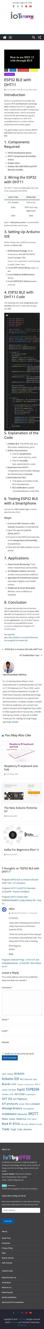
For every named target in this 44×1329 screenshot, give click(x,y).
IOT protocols (10, 1103)
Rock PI (7, 1124)
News (5, 1118)
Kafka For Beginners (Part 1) (21, 849)
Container (20, 1084)
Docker (4, 1090)
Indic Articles (7, 1263)
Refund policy (7, 1292)
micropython (28, 1108)
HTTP (11, 1094)
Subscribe (8, 1221)
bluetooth (28, 1079)
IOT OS (7, 1099)
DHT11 (38, 1084)
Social (39, 1124)
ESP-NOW (12, 1090)
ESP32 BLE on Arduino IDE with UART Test (23, 649)
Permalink (34, 913)
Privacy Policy (7, 1248)
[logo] (16, 1155)
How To (12, 70)
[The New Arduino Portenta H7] (22, 784)
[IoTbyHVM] (5, 37)
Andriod (10, 1074)
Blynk (35, 1079)
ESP (6, 70)
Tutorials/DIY (9, 74)
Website (5, 1042)
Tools (5, 1129)
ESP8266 (32, 1089)
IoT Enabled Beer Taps (29, 655)
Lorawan (35, 1103)
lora (27, 1103)
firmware (5, 1094)
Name (5, 1019)
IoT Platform (20, 1099)
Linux (21, 1104)
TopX (13, 1129)
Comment (7, 987)
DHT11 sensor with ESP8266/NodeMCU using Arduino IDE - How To (21, 900)
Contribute (6, 1282)
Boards (6, 1084)
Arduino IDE (10, 1079)
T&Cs (4, 1253)
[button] (38, 315)
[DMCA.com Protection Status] (9, 1186)
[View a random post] (39, 37)
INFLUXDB (19, 1094)
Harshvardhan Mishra (30, 90)
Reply (11, 954)
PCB (29, 1119)
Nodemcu (21, 1118)
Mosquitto (22, 1114)
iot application (30, 1094)
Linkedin (14, 722)
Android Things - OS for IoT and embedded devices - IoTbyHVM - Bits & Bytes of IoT (21, 963)
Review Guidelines (9, 1297)
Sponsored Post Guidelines (13, 1302)
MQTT (33, 1113)
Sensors (34, 70)
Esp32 (21, 1089)
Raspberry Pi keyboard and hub (21, 767)
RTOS (16, 1124)
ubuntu (27, 1129)
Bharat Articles (8, 1258)
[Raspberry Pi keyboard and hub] (22, 742)
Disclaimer (6, 1243)
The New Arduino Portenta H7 (20, 809)
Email (5, 1031)
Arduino (19, 1073)
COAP (13, 1084)
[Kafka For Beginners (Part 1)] (22, 826)
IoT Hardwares (23, 70)
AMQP (4, 1074)
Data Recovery (29, 1084)
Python (34, 1119)
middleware (9, 1114)
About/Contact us (9, 1277)
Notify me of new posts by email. (19, 1053)
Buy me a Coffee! (30, 715)
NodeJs (12, 1119)
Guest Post (6, 1238)
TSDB (19, 1129)
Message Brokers (12, 1108)
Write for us (6, 1287)
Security (24, 1124)
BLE (22, 1079)
